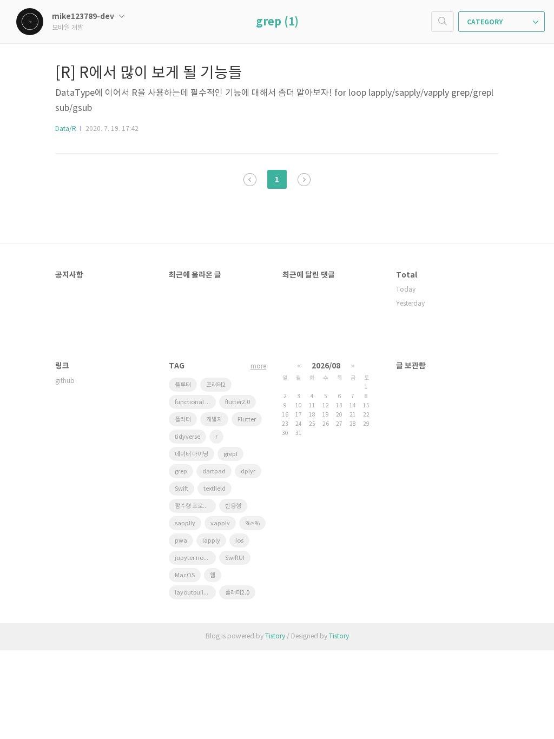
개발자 (214, 419)
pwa (181, 540)
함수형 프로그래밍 (195, 506)
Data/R (65, 129)
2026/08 (326, 366)
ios (239, 540)
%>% (252, 523)
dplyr (248, 471)
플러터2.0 (237, 592)
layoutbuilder (194, 592)
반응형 (233, 506)
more (258, 366)
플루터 (183, 384)
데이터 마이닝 (191, 454)
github (65, 381)
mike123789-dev (84, 16)
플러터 (183, 419)
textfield (214, 488)
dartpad (214, 471)
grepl (230, 454)
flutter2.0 (237, 402)
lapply (211, 540)
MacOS (185, 575)
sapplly (185, 523)
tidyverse (187, 436)
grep (181, 471)
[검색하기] (442, 21)
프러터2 (216, 384)
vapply (220, 523)
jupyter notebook (195, 558)
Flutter (247, 419)
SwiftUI (235, 558)
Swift (181, 488)
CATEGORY (485, 22)
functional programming (195, 402)
